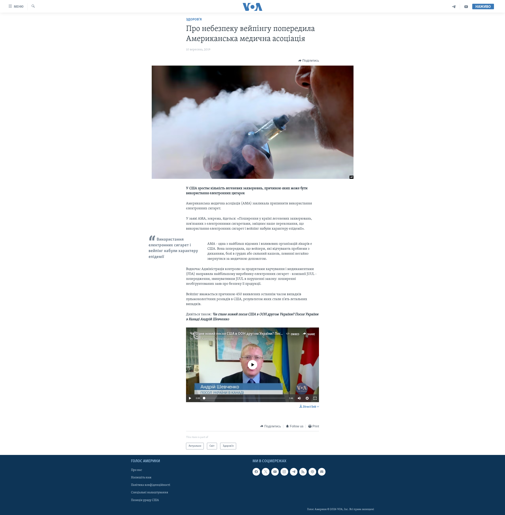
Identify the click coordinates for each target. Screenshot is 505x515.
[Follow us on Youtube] (275, 471)
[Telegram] (454, 7)
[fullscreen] (315, 398)
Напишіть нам (141, 477)
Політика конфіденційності (150, 485)
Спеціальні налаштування (149, 492)
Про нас (136, 470)
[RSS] (303, 471)
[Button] (308, 60)
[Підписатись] (321, 471)
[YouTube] (466, 7)
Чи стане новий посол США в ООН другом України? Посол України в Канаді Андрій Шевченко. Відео (272, 334)
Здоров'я (194, 19)
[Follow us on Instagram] (284, 471)
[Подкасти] (312, 471)
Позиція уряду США (145, 500)
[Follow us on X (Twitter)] (265, 471)
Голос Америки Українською (214, 339)
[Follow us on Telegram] (293, 471)
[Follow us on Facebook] (256, 471)
